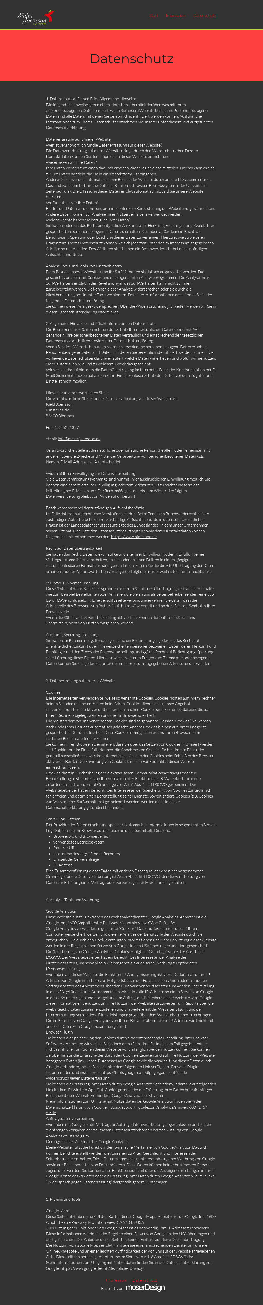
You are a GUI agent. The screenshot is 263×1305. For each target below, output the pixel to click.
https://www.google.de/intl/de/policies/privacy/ (102, 1268)
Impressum (116, 1280)
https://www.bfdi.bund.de (134, 536)
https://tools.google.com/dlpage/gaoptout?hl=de (144, 1072)
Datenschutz (144, 1280)
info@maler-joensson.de (79, 438)
